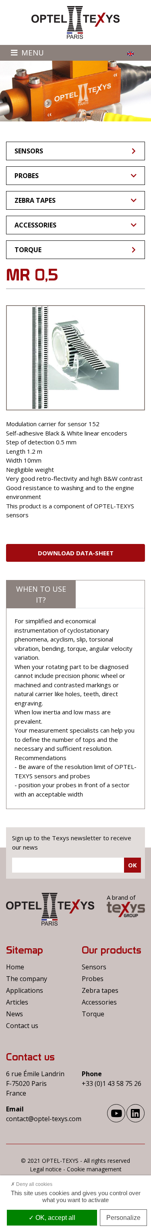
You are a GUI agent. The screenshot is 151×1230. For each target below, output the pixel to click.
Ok (132, 865)
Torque (27, 249)
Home (15, 966)
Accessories (35, 225)
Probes (26, 175)
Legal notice (46, 1169)
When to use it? (41, 594)
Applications (24, 990)
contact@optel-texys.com (43, 1118)
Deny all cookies (33, 1184)
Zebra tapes (35, 200)
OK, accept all (54, 1217)
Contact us (22, 1025)
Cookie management (94, 1169)
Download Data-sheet (76, 553)
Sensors (28, 151)
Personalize (123, 1217)
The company (26, 978)
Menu (31, 52)
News (14, 1013)
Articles (17, 1002)
